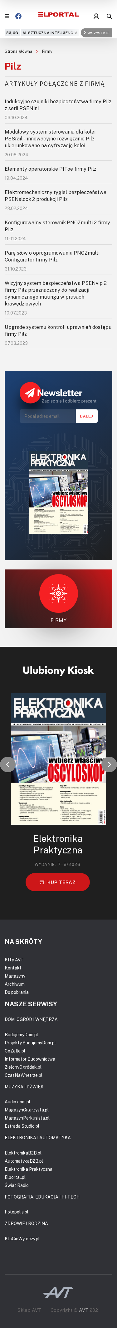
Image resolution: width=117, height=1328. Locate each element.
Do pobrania (17, 992)
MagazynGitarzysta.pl (27, 1109)
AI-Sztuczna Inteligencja (50, 32)
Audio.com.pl (17, 1101)
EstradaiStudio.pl (22, 1126)
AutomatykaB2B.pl (24, 1161)
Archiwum (15, 984)
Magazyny (15, 976)
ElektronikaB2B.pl (23, 1152)
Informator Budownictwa (30, 1059)
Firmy (47, 51)
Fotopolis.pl (16, 1211)
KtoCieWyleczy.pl (22, 1238)
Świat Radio (17, 1185)
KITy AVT (14, 959)
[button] (8, 764)
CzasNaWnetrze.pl (23, 1075)
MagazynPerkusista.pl (27, 1117)
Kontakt (13, 967)
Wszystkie (98, 32)
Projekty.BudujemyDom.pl (30, 1042)
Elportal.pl (15, 1177)
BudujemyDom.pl (21, 1034)
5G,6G (12, 32)
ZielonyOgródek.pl (23, 1067)
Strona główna (19, 51)
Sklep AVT (29, 1310)
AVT (83, 1310)
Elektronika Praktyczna (28, 1169)
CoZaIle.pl (15, 1050)
